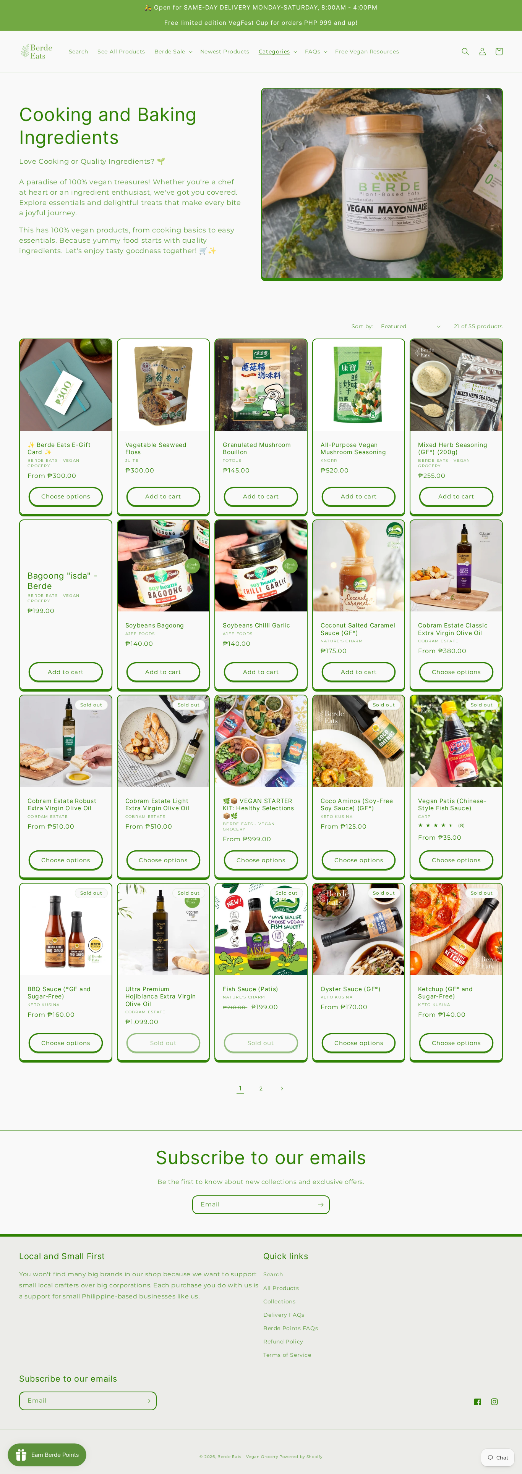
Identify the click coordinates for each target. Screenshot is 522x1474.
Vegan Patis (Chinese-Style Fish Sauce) (452, 804)
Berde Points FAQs (290, 1328)
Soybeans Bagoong (155, 625)
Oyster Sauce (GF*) (351, 989)
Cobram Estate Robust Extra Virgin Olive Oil (62, 804)
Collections (279, 1301)
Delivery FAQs (284, 1314)
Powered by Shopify (301, 1456)
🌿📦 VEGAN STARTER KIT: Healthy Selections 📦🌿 (258, 808)
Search (273, 1274)
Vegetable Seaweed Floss (156, 448)
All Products (281, 1288)
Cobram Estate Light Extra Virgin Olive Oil (157, 804)
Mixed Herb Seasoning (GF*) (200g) (452, 448)
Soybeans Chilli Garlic (256, 625)
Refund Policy (283, 1341)
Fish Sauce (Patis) (251, 989)
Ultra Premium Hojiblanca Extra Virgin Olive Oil (160, 996)
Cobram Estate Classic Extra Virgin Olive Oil (453, 629)
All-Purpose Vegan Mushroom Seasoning (353, 448)
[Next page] (281, 1088)
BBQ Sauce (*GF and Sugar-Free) (59, 992)
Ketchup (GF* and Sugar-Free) (445, 992)
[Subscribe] (320, 1204)
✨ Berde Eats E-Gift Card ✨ (59, 448)
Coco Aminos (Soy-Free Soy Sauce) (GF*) (357, 804)
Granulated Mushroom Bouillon (257, 448)
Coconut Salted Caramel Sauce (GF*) (358, 629)
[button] (173, 52)
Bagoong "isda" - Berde (63, 581)
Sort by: (362, 326)
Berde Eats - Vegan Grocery (247, 1456)
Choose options (65, 496)
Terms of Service (287, 1354)
